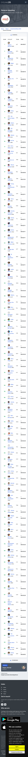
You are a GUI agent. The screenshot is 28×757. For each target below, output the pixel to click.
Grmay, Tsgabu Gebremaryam (11, 185)
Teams (4, 691)
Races (7, 28)
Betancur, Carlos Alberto (10, 603)
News (4, 693)
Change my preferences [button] (16, 752)
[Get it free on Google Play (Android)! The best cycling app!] (10, 719)
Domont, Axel (11, 379)
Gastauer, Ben (11, 478)
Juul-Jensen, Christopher (10, 497)
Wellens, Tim (11, 78)
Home (2, 28)
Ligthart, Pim (11, 302)
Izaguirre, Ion (11, 159)
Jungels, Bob (11, 249)
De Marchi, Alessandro (10, 256)
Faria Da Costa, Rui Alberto (11, 212)
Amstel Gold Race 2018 (15, 28)
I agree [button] (16, 746)
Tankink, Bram (11, 642)
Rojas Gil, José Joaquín (10, 466)
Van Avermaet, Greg (10, 130)
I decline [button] (17, 749)
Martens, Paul (11, 588)
